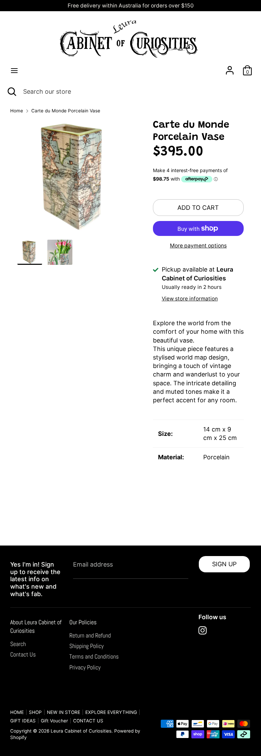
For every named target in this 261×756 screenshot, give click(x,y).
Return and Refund (90, 635)
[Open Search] (11, 91)
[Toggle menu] (14, 70)
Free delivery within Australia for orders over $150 (131, 5)
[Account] (230, 67)
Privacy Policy (85, 667)
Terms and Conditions (94, 656)
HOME (17, 712)
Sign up (224, 564)
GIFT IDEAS (23, 720)
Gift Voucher (54, 720)
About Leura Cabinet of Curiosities (36, 626)
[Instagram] (202, 630)
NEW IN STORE (63, 712)
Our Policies (83, 622)
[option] (75, 179)
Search (18, 644)
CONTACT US (88, 720)
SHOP (35, 712)
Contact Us (23, 654)
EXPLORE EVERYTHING (111, 712)
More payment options (198, 245)
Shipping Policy (86, 646)
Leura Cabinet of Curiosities (81, 731)
